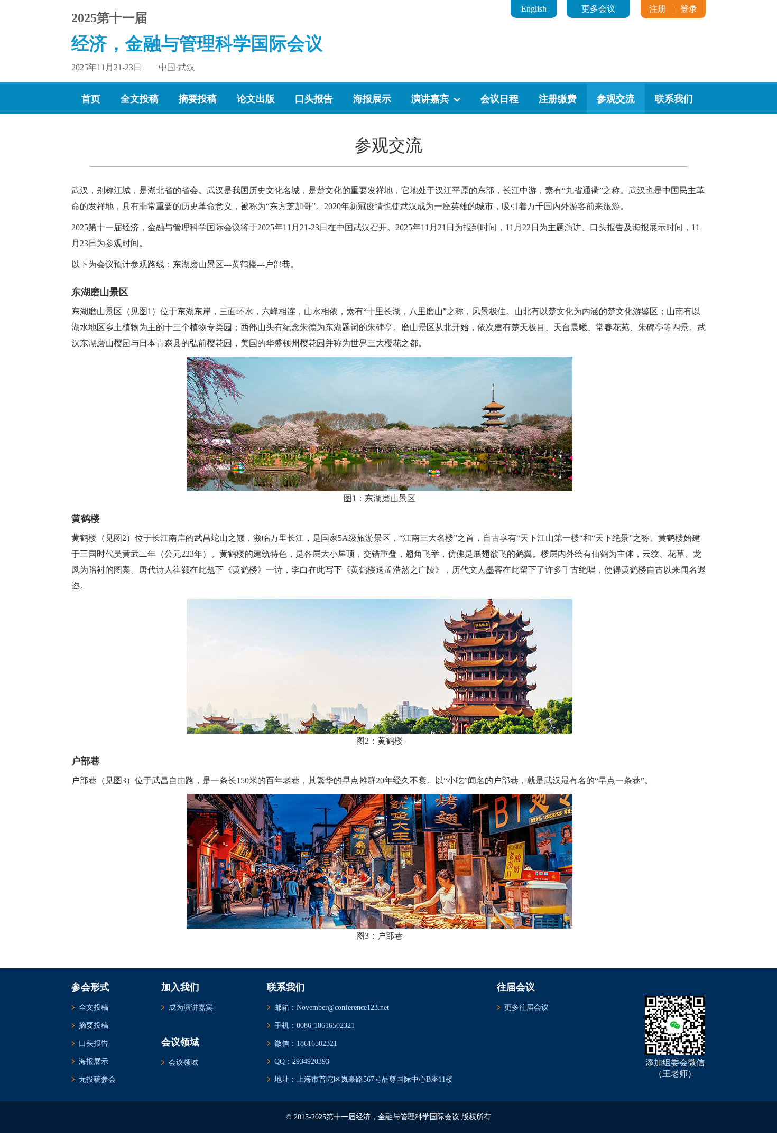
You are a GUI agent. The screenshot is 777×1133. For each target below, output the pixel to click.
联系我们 (674, 98)
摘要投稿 (198, 98)
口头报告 (314, 98)
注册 (657, 8)
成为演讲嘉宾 (191, 1008)
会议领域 (183, 1062)
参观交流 (616, 98)
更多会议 (598, 8)
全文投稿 (140, 98)
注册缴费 (558, 98)
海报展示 (372, 98)
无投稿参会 (97, 1079)
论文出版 (256, 98)
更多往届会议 (526, 1008)
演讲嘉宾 (430, 98)
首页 (90, 98)
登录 (688, 8)
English (534, 8)
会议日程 (499, 98)
